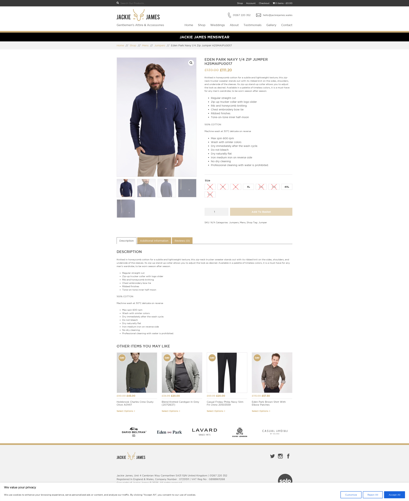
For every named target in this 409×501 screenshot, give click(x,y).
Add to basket (261, 211)
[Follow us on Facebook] (288, 459)
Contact (286, 25)
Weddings (217, 25)
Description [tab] (126, 240)
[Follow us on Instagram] (280, 459)
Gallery (271, 25)
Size (207, 180)
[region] (204, 492)
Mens (145, 45)
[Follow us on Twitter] (272, 459)
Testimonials (252, 25)
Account (251, 3)
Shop (240, 3)
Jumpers (159, 45)
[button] (191, 63)
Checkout (264, 3)
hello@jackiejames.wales (277, 15)
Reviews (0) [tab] (182, 240)
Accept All (394, 494)
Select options (125, 411)
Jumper (263, 222)
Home (189, 25)
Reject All (372, 494)
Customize (351, 494)
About (234, 25)
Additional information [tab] (154, 240)
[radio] (210, 187)
